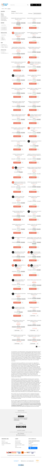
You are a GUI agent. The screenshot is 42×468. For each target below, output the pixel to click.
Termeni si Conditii (5, 442)
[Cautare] (28, 5)
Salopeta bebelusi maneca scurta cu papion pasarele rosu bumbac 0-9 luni (18, 48)
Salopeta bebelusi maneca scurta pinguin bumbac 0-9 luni (18, 321)
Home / (3, 8)
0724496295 (21, 433)
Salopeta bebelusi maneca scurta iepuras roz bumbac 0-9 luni (34, 48)
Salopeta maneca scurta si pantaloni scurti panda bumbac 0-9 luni (18, 33)
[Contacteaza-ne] (36, 5)
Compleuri (2, 15)
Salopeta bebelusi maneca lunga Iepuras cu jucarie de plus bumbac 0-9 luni (34, 252)
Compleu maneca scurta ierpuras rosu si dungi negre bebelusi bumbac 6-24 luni (18, 182)
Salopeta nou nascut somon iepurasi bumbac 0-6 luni (34, 182)
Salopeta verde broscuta (34, 307)
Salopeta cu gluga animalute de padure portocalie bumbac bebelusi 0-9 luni (34, 115)
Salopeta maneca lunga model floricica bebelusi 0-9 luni (18, 266)
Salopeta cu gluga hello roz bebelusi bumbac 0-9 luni (34, 76)
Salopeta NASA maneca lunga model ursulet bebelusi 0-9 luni (34, 266)
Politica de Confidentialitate (6, 443)
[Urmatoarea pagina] (39, 346)
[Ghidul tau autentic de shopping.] (16, 461)
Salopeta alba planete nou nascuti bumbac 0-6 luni (18, 225)
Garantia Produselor (18, 443)
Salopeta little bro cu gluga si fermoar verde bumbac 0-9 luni (34, 89)
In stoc (3, 51)
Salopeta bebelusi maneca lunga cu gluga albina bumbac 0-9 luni (34, 336)
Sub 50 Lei (3, 44)
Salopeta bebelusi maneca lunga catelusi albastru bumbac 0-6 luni (18, 308)
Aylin (2, 37)
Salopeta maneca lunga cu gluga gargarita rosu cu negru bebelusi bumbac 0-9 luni (18, 76)
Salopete (2, 14)
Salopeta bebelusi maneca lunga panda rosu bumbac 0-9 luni (18, 63)
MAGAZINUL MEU (5, 438)
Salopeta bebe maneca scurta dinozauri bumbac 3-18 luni (18, 19)
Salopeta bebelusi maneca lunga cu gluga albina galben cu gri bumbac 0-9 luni (34, 63)
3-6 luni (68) (4, 27)
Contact (3, 444)
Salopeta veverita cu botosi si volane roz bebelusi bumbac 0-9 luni (18, 128)
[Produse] (32, 5)
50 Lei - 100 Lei (4, 45)
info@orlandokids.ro (22, 435)
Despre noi (3, 440)
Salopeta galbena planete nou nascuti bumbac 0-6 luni (34, 294)
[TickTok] (23, 427)
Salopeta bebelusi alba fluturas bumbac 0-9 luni (34, 19)
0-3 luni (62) (4, 28)
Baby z (3, 38)
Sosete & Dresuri (3, 19)
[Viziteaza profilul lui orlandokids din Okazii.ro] (37, 460)
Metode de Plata (17, 440)
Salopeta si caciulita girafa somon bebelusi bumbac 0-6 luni (34, 102)
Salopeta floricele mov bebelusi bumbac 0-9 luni (18, 141)
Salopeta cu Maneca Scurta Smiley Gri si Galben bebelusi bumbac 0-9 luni (34, 168)
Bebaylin (3, 39)
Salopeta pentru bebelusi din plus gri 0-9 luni (18, 238)
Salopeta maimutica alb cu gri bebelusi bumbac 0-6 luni (34, 141)
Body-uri (2, 13)
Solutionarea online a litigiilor (19, 444)
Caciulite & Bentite (4, 20)
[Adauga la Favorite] (22, 28)
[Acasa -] (4, 5)
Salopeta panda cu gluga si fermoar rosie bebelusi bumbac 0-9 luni (18, 102)
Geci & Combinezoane (4, 18)
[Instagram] (25, 427)
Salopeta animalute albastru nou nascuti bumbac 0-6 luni (18, 212)
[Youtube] (21, 427)
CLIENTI (16, 438)
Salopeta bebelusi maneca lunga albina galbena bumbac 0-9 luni (18, 336)
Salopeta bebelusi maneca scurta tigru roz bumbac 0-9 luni (34, 33)
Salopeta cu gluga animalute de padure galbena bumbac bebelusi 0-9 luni (18, 115)
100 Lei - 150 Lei (4, 47)
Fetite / (6, 8)
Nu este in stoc (4, 53)
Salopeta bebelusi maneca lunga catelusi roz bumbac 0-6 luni (18, 197)
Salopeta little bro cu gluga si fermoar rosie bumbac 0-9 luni (18, 89)
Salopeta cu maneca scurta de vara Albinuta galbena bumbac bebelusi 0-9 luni (34, 155)
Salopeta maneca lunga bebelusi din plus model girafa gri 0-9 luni (18, 280)
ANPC (16, 446)
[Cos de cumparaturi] (39, 5)
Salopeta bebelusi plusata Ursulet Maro (18, 293)
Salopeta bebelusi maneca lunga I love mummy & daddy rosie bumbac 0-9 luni (34, 238)
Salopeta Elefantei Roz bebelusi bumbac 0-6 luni (34, 197)
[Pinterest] (19, 427)
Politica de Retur (17, 442)
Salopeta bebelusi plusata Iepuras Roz (34, 279)
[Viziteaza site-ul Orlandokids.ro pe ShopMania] (21, 465)
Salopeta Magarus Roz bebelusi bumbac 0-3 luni (18, 168)
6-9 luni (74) (4, 29)
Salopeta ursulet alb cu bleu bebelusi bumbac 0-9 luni (34, 225)
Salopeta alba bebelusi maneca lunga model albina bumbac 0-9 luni (18, 252)
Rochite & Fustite (3, 16)
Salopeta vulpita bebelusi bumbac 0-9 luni (34, 128)
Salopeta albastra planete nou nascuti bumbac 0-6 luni (34, 212)
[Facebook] (17, 427)
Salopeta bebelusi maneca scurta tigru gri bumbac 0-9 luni (34, 321)
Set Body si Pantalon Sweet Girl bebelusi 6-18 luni (18, 155)
